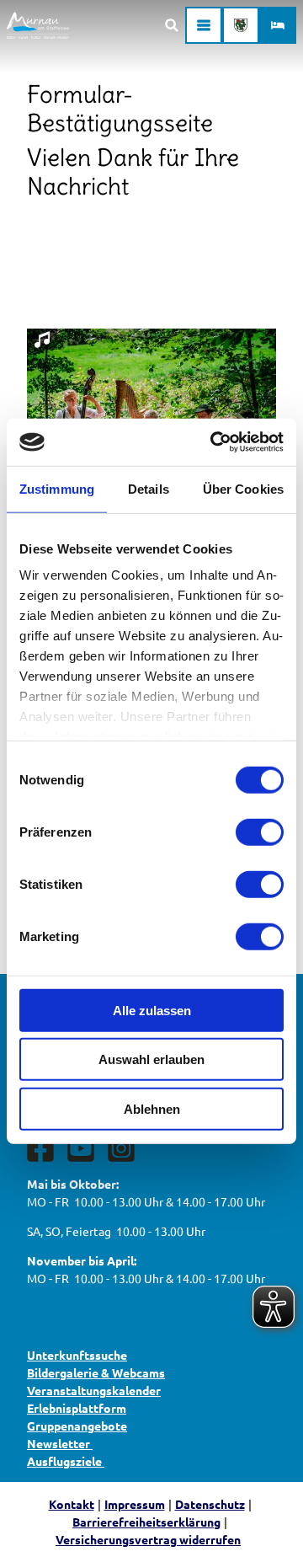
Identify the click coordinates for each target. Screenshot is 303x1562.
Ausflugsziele (65, 1460)
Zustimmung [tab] (56, 488)
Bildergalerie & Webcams (96, 1372)
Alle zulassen (152, 1010)
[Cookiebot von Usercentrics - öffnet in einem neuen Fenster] (214, 442)
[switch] (260, 831)
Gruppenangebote (77, 1425)
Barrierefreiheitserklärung (146, 1521)
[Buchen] (277, 25)
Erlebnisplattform (76, 1407)
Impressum (134, 1503)
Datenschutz (210, 1503)
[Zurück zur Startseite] (38, 25)
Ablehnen (152, 1108)
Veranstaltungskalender (94, 1390)
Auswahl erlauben (151, 1059)
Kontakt (71, 1503)
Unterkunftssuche (77, 1354)
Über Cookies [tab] (243, 488)
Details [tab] (148, 488)
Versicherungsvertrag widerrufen (148, 1539)
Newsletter (60, 1443)
